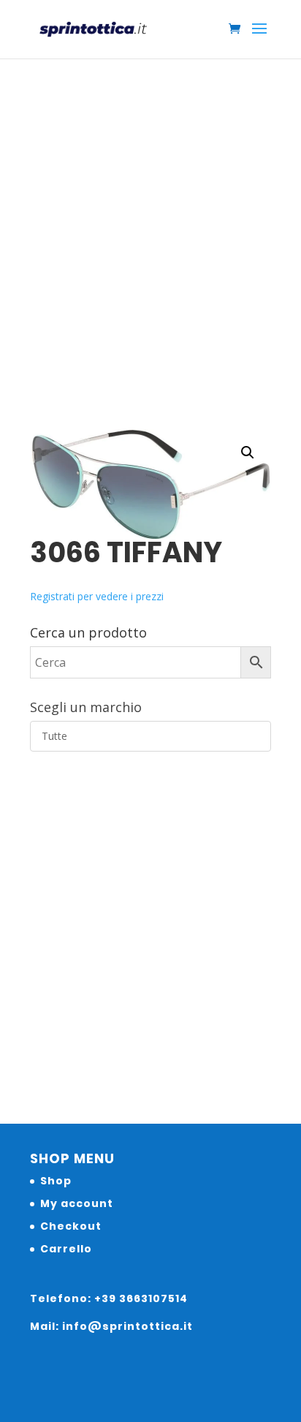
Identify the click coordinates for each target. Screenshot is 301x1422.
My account (76, 1203)
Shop (56, 1180)
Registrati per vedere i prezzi (97, 596)
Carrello (66, 1248)
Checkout (71, 1226)
